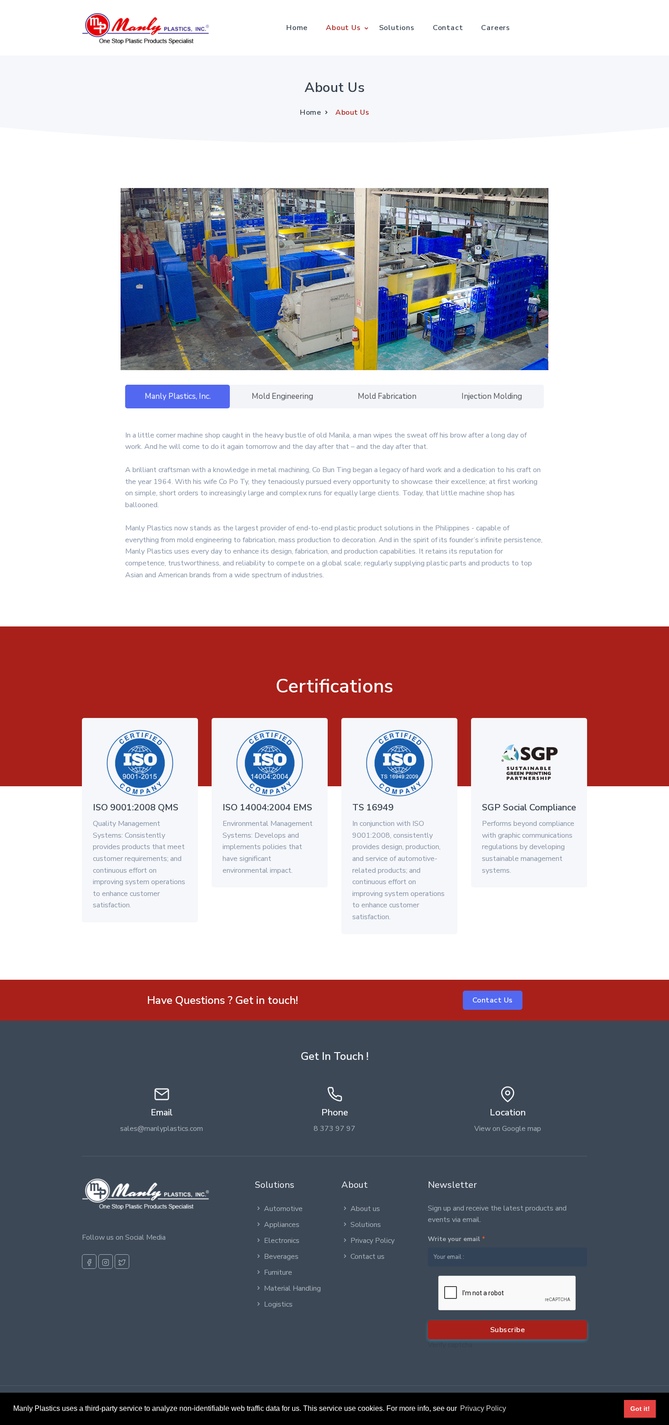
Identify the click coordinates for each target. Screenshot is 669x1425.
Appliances (281, 1225)
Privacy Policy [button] (483, 1408)
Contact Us (492, 1000)
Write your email (456, 1239)
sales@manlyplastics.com (161, 1129)
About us (365, 1209)
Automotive (283, 1209)
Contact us (367, 1257)
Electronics (281, 1241)
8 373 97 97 (334, 1129)
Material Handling (292, 1288)
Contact (448, 28)
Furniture (278, 1272)
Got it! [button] (640, 1408)
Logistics (278, 1304)
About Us (343, 28)
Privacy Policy (372, 1241)
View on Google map (507, 1129)
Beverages (281, 1257)
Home (297, 28)
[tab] (177, 396)
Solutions (397, 28)
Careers (495, 28)
